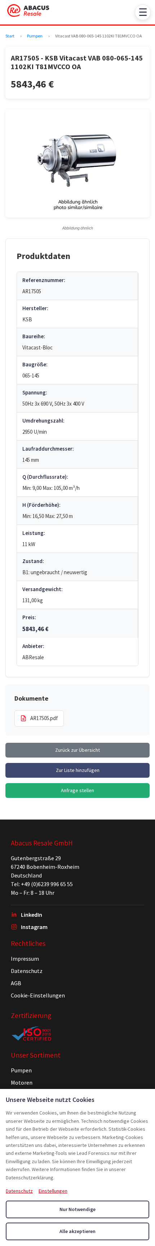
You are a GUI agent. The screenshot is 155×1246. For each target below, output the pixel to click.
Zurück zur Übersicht (77, 750)
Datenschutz (27, 970)
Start (9, 36)
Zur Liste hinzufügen (77, 770)
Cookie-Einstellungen (38, 995)
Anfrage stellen (77, 790)
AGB (16, 983)
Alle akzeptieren (77, 1231)
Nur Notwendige (77, 1209)
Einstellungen (53, 1191)
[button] (77, 164)
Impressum (25, 958)
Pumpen (35, 36)
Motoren (21, 1082)
